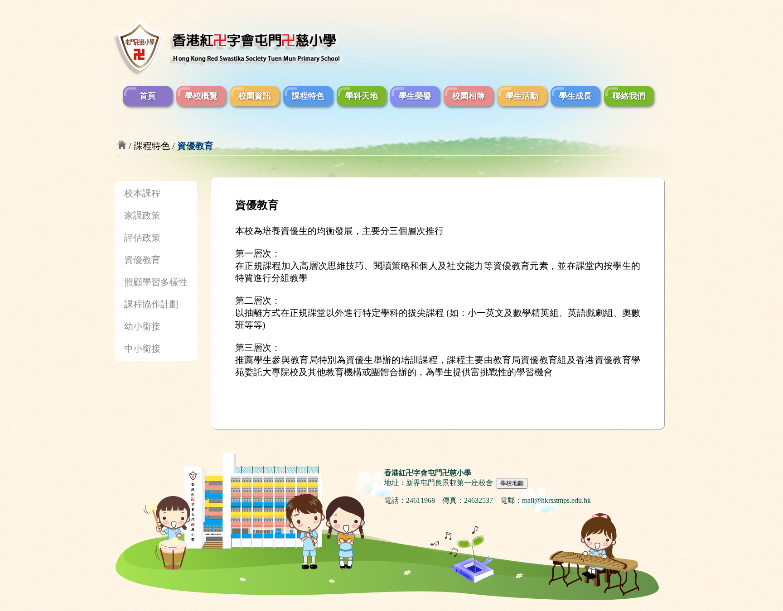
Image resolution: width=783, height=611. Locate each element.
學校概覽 (201, 95)
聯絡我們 (629, 95)
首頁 (148, 95)
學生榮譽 (415, 95)
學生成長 (575, 95)
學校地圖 (512, 483)
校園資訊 (254, 95)
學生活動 (522, 95)
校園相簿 (468, 95)
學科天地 (361, 95)
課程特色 (308, 95)
